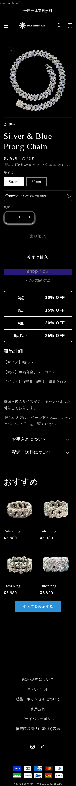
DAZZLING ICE (30, 784)
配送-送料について (38, 679)
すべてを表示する (38, 606)
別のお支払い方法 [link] (38, 280)
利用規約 (38, 709)
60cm (36, 181)
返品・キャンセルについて (38, 699)
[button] (6, 25)
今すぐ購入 (38, 257)
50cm (14, 181)
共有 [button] (12, 124)
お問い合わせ (38, 689)
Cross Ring (12, 586)
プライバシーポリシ (38, 718)
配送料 (19, 164)
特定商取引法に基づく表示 (38, 728)
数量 (7, 207)
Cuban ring (12, 531)
